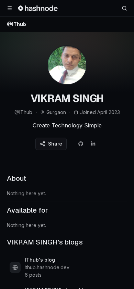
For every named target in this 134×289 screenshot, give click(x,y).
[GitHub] (80, 143)
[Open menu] (9, 8)
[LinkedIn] (93, 143)
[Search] (124, 8)
